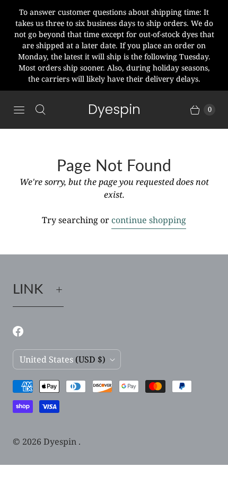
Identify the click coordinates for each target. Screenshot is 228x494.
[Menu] (19, 109)
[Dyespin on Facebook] (24, 331)
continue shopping (148, 220)
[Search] (40, 109)
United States (63, 359)
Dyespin (60, 441)
